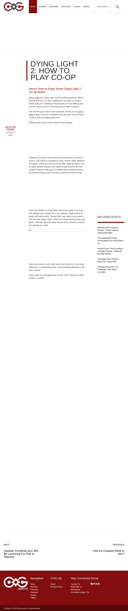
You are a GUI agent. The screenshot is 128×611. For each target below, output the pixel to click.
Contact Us (75, 584)
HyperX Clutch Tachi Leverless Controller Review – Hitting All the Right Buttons (110, 251)
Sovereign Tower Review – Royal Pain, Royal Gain (108, 260)
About (53, 584)
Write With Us (76, 586)
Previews (53, 7)
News (33, 7)
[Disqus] (57, 418)
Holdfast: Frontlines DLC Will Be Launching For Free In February (21, 550)
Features (65, 7)
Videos (86, 7)
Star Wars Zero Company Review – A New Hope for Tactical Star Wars (108, 230)
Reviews (42, 7)
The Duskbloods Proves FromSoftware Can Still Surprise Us (111, 240)
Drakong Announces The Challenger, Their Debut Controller (108, 269)
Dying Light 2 (35, 97)
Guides (77, 7)
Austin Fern (10, 128)
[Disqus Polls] (57, 353)
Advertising (75, 589)
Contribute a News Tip (80, 592)
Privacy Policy (56, 586)
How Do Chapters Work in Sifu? (108, 549)
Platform (102, 7)
